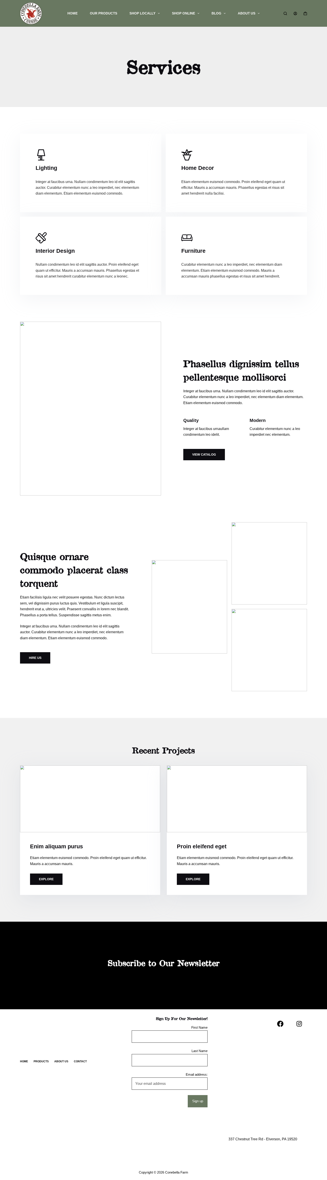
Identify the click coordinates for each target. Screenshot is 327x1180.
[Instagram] (299, 1024)
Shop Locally (142, 13)
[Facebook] (280, 1024)
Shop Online (183, 13)
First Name (199, 1027)
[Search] (285, 13)
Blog (216, 13)
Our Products (103, 13)
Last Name (200, 1051)
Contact (80, 1061)
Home (72, 13)
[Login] (295, 13)
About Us (246, 13)
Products (41, 1061)
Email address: (197, 1074)
